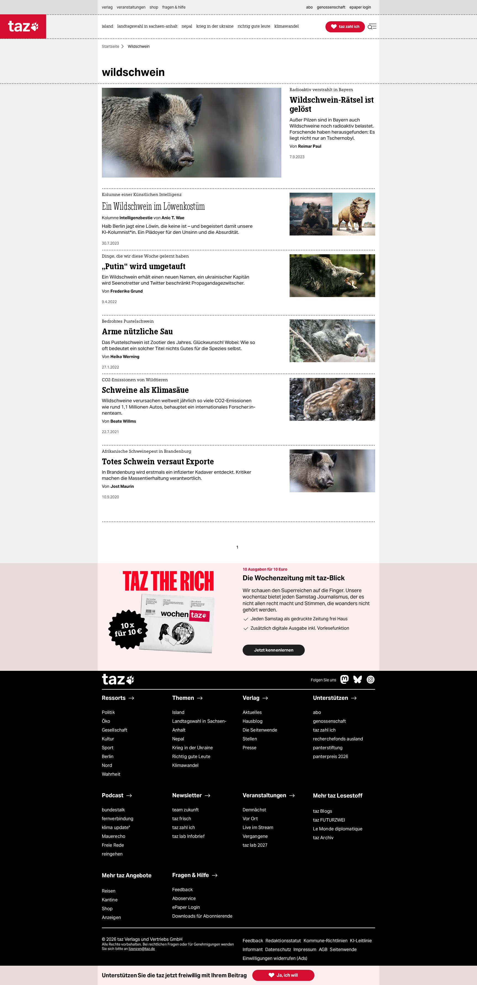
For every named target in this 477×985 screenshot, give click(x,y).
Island (178, 712)
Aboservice (184, 898)
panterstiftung (328, 748)
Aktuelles (252, 712)
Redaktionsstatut (284, 941)
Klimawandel (185, 765)
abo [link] (309, 7)
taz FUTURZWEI (329, 820)
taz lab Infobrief (188, 836)
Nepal (178, 739)
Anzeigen (111, 917)
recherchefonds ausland (338, 739)
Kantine (110, 900)
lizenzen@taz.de (142, 948)
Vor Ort (250, 819)
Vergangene (255, 836)
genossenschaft (329, 721)
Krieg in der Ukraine (192, 748)
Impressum (305, 949)
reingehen (112, 854)
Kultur (108, 739)
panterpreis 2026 (330, 756)
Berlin (108, 756)
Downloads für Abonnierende (202, 916)
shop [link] (154, 7)
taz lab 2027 (255, 845)
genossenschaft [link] (331, 7)
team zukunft (185, 810)
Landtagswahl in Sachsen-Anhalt (199, 725)
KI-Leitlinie (361, 941)
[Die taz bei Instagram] (370, 682)
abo (317, 712)
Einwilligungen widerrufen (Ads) (275, 958)
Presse (250, 748)
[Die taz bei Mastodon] (344, 682)
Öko (106, 721)
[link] (109, 27)
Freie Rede (113, 845)
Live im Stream (258, 827)
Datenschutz (278, 949)
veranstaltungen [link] (131, 7)
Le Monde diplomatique (337, 829)
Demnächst (254, 810)
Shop (107, 909)
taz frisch (181, 819)
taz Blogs (322, 811)
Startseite (110, 46)
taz (118, 680)
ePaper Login (186, 907)
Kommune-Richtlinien (326, 941)
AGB (323, 949)
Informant (253, 949)
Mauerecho (113, 836)
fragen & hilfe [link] (174, 7)
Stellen (250, 739)
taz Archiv (323, 838)
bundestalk (113, 810)
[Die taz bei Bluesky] (357, 682)
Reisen (109, 891)
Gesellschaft (114, 730)
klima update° (116, 827)
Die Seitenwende (260, 730)
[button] (372, 26)
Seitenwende (343, 949)
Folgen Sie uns (323, 679)
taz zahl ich (324, 730)
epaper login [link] (360, 7)
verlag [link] (107, 7)
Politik (108, 712)
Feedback (182, 890)
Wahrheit (111, 774)
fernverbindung (117, 819)
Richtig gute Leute (191, 756)
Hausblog (253, 721)
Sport (107, 748)
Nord (107, 765)
